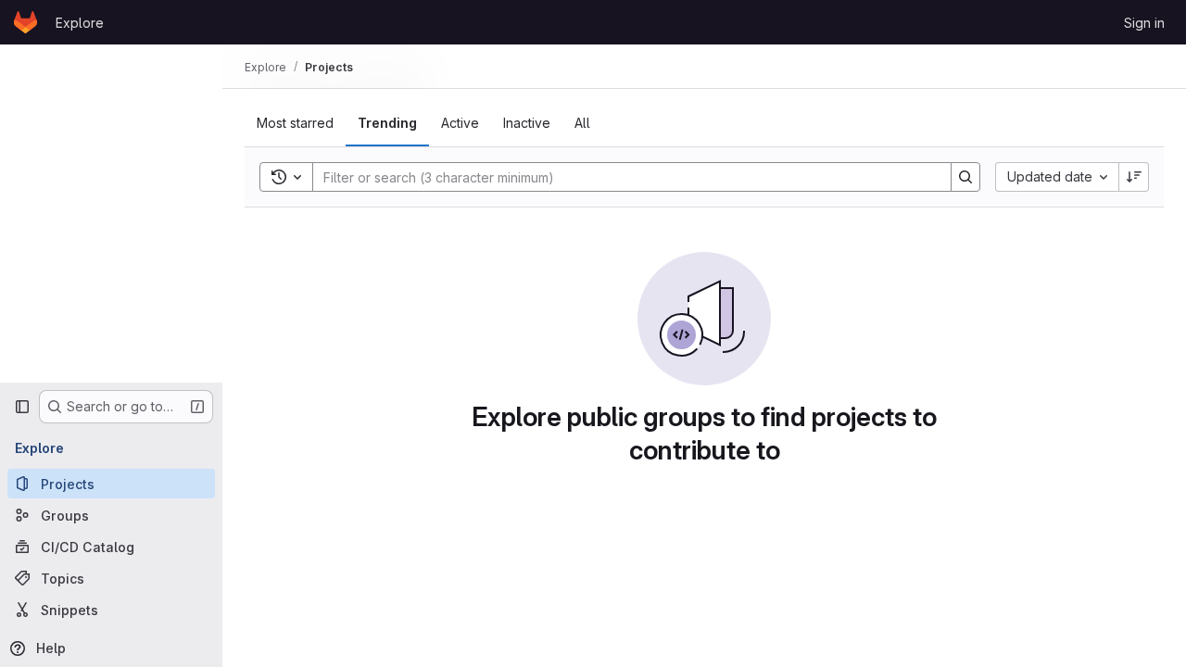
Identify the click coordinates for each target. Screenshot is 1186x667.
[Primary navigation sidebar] (22, 407)
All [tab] (582, 123)
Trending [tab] (387, 123)
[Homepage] (25, 22)
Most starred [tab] (295, 123)
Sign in (1144, 23)
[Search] (965, 177)
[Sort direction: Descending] (1134, 177)
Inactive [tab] (526, 123)
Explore (80, 23)
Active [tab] (460, 123)
